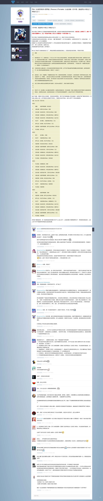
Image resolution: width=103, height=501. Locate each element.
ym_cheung (39, 384)
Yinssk (38, 266)
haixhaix (39, 422)
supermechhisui (40, 246)
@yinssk (39, 228)
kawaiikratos (39, 460)
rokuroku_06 (39, 452)
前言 (34, 20)
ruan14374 (39, 414)
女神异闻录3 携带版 (20, 41)
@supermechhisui (41, 250)
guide (33, 16)
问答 (27, 2)
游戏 (18, 2)
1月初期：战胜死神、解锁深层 (55, 20)
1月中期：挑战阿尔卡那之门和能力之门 (42, 23)
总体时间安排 (41, 20)
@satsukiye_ (47, 282)
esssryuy (39, 490)
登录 (85, 2)
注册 (90, 2)
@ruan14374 (40, 418)
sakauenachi (40, 260)
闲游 (36, 2)
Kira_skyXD (39, 372)
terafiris (38, 435)
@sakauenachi (40, 282)
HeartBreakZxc (40, 408)
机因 (22, 2)
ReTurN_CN (34, 14)
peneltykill (39, 391)
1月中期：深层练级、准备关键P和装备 (74, 20)
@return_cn (40, 264)
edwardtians (39, 378)
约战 (31, 2)
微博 (90, 14)
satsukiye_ (39, 278)
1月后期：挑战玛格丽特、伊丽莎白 (63, 23)
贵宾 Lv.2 (20, 21)
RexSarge (39, 364)
